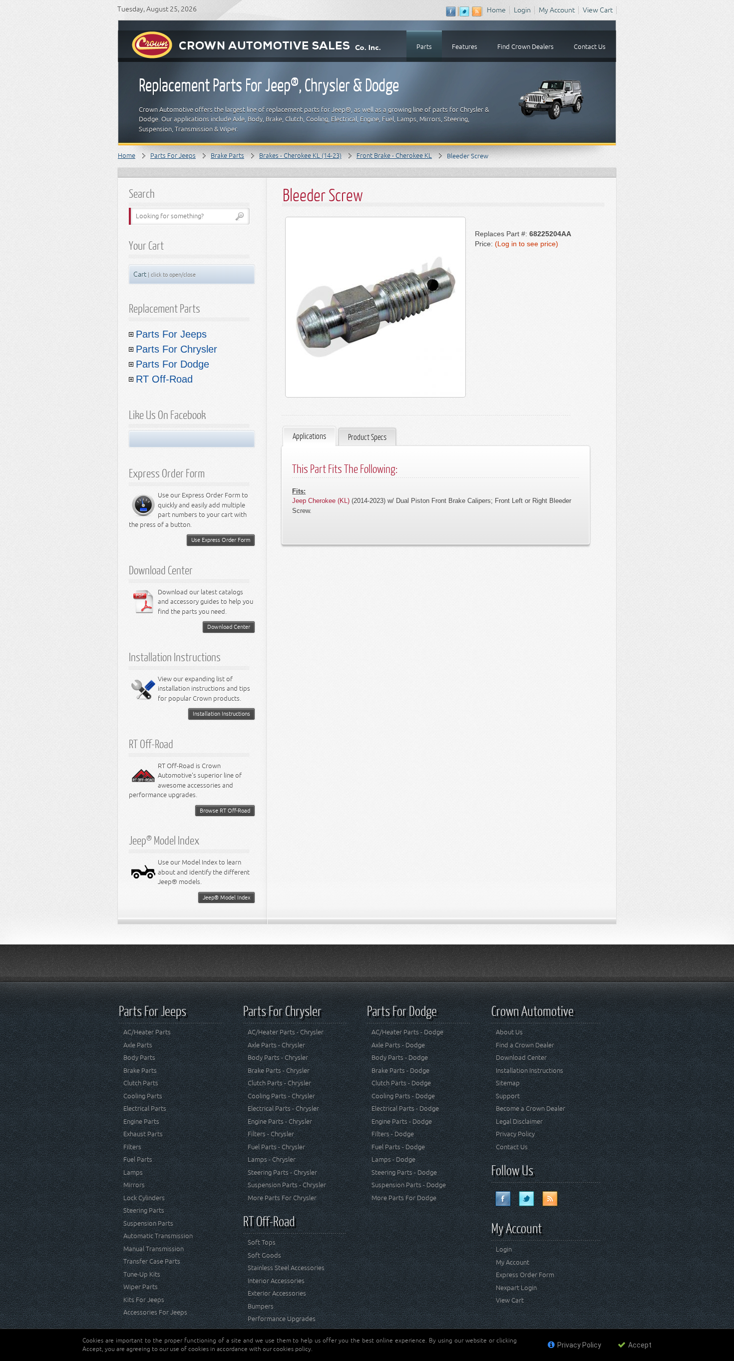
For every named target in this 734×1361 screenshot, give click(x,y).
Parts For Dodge (172, 364)
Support (508, 1096)
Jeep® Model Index (226, 897)
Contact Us (512, 1147)
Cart (164, 274)
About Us (509, 1032)
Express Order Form (525, 1275)
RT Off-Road (164, 379)
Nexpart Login (516, 1288)
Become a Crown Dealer (530, 1108)
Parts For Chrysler (176, 349)
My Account (557, 10)
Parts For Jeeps (173, 155)
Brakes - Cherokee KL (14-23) (300, 155)
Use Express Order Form (220, 539)
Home (496, 10)
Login (522, 10)
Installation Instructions (221, 713)
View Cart (598, 10)
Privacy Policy (515, 1134)
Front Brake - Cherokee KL (394, 155)
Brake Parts (227, 155)
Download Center (228, 626)
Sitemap (508, 1083)
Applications (309, 436)
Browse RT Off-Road (225, 810)
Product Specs (367, 437)
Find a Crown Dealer (525, 1045)
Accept (639, 1345)
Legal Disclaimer (519, 1121)
